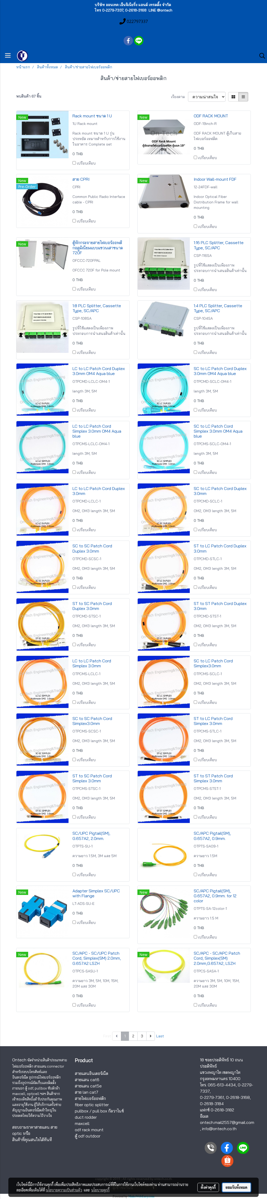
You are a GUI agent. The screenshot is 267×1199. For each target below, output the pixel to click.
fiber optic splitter (92, 1104)
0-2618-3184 (212, 1103)
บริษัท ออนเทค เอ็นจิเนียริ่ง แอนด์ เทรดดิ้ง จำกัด (133, 4)
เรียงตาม (179, 96)
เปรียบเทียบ (86, 163)
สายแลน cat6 (87, 1079)
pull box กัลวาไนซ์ (108, 1110)
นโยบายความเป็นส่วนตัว (64, 1190)
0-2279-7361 (212, 1097)
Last (160, 1036)
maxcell (82, 1123)
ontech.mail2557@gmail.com (227, 1122)
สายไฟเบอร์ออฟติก (90, 1098)
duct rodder (86, 1117)
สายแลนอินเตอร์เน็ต (91, 1073)
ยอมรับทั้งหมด (236, 1187)
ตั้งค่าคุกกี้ (208, 1187)
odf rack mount (89, 1129)
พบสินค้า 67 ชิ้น (28, 96)
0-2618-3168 (238, 1097)
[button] (260, 56)
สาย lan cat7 (86, 1092)
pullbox (81, 1110)
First (107, 1036)
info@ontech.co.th (219, 1128)
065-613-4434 (222, 1084)
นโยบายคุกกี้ (100, 1190)
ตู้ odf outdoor (87, 1136)
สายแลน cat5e (88, 1085)
